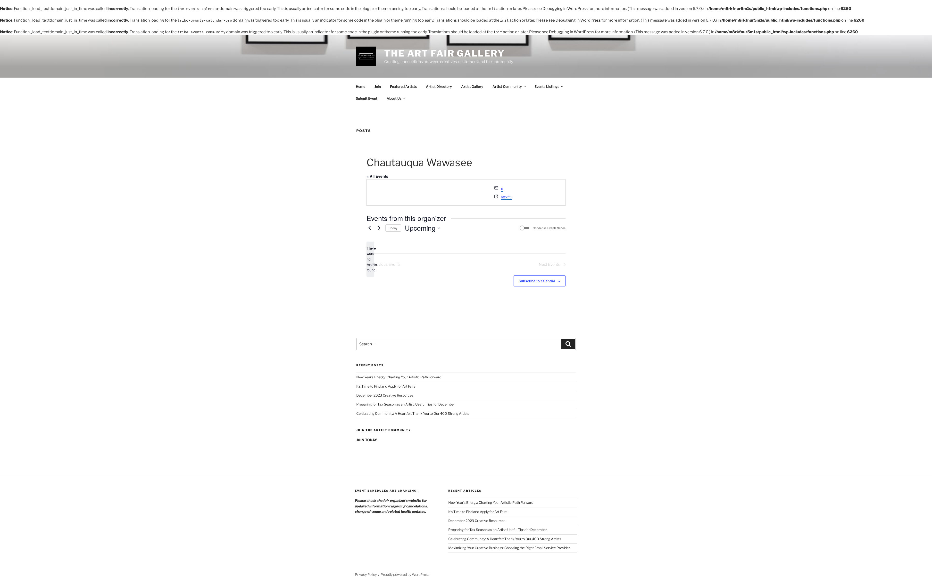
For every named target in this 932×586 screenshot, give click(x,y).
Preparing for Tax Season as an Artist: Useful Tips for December (405, 404)
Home (360, 86)
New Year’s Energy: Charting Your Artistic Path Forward (398, 377)
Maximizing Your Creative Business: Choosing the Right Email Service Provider (509, 548)
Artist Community (507, 86)
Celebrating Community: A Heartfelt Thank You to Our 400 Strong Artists (412, 413)
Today (393, 228)
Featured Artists (403, 86)
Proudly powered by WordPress (405, 574)
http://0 (506, 197)
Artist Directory (439, 86)
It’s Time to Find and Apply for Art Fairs (385, 386)
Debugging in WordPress (565, 8)
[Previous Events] (369, 228)
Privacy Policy (366, 574)
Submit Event (366, 98)
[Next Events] (379, 228)
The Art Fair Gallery (444, 53)
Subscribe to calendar (537, 280)
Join (377, 86)
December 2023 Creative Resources (384, 395)
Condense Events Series (549, 228)
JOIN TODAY (366, 440)
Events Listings (546, 86)
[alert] (370, 259)
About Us (394, 98)
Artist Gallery (472, 86)
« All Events (377, 176)
